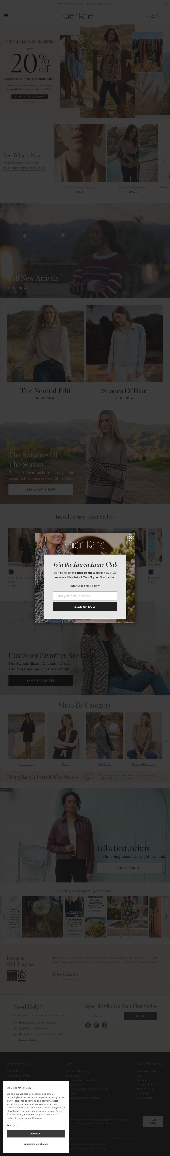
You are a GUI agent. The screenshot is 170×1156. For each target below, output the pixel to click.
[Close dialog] (130, 537)
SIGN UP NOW (85, 607)
